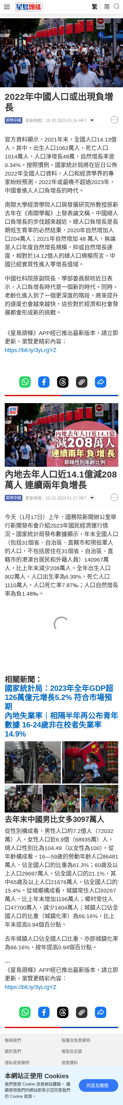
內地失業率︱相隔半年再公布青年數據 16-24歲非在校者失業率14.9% (61, 724)
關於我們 (13, 1051)
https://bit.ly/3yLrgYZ (30, 350)
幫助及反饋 (72, 1051)
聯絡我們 (13, 1040)
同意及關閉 (97, 1085)
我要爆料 (70, 1062)
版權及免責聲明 (76, 1040)
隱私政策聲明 (17, 1062)
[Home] (29, 6)
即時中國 (13, 120)
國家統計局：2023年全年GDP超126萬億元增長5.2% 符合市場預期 (59, 697)
